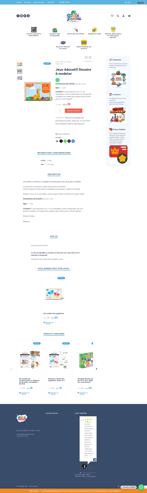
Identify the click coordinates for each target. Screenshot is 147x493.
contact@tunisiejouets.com (25, 434)
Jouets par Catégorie (63, 62)
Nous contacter (39, 2)
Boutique (27, 2)
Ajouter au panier (73, 111)
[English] (141, 3)
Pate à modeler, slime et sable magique (70, 124)
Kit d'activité (85, 121)
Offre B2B (50, 2)
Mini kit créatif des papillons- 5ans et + (56, 379)
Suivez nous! (52, 413)
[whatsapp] (24, 15)
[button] (118, 16)
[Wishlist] (112, 16)
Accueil (18, 2)
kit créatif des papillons (54, 313)
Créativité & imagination (74, 118)
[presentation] (26, 90)
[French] (144, 3)
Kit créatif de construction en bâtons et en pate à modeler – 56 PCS (29, 381)
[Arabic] (139, 3)
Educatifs (59, 64)
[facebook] (18, 15)
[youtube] (28, 15)
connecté (46, 259)
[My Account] (123, 16)
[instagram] (21, 15)
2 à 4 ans (50, 164)
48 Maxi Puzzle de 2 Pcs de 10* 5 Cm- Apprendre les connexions (88, 380)
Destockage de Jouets (63, 121)
